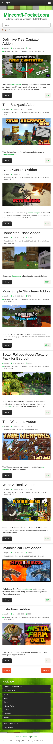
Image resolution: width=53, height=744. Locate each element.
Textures (10, 368)
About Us (26, 737)
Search (48, 25)
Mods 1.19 (33, 51)
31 (48, 539)
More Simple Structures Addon (26, 291)
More (7, 95)
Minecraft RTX (9, 691)
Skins (6, 702)
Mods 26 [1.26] (9, 51)
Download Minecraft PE (13, 687)
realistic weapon (34, 213)
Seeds (6, 717)
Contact (34, 737)
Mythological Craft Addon (21, 548)
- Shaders (7, 714)
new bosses (27, 589)
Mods (6, 694)
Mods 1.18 (41, 51)
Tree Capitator (15, 84)
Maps (6, 698)
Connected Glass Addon (21, 233)
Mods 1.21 (18, 51)
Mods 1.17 (38, 429)
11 (48, 345)
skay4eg (6, 48)
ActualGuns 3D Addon (19, 170)
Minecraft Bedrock (9, 154)
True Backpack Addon (19, 105)
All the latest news (11, 724)
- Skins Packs (9, 706)
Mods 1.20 (25, 51)
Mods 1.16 (11, 180)
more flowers (7, 406)
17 (48, 282)
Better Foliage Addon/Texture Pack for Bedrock (25, 356)
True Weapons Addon (19, 422)
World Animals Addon (18, 485)
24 (48, 224)
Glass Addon (16, 276)
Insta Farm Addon (16, 609)
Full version (11, 30)
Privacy (18, 737)
